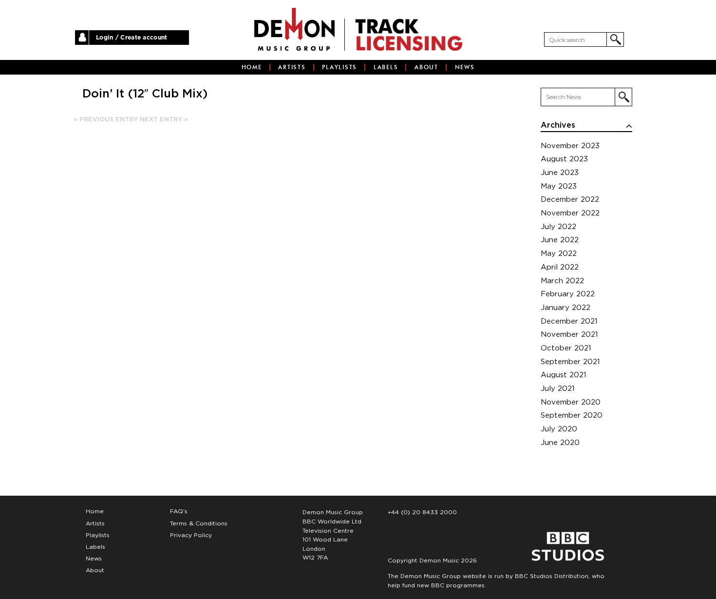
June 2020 (560, 442)
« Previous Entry (106, 119)
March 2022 (562, 281)
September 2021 (570, 362)
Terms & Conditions (198, 523)
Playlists (339, 67)
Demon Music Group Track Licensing (294, 29)
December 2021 (569, 321)
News (465, 67)
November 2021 (569, 334)
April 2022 (560, 267)
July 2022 (558, 227)
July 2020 (559, 429)
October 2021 (566, 348)
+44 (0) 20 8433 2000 (422, 512)
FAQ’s (179, 511)
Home (252, 67)
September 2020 (572, 415)
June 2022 (560, 240)
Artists (291, 67)
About (426, 67)
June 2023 (560, 172)
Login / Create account (132, 37)
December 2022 (570, 199)
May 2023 (559, 186)
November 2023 (570, 146)
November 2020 (571, 402)
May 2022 (559, 253)
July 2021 (558, 388)
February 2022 (568, 294)
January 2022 (565, 307)
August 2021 (563, 375)
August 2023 (564, 159)
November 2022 (570, 213)
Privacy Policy (191, 535)
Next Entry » (164, 119)
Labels (386, 67)
